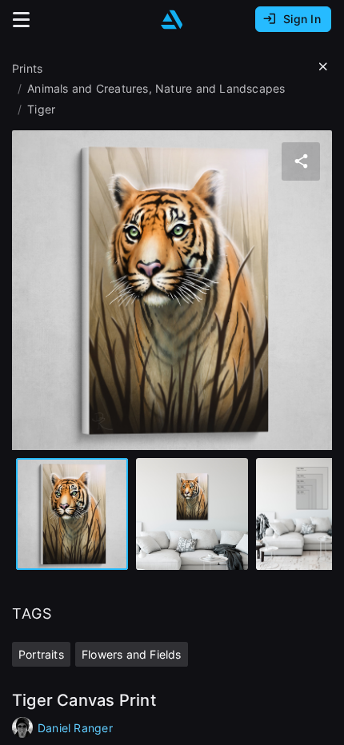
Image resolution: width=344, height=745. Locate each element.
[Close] (323, 67)
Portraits (41, 654)
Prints (27, 68)
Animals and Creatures (87, 88)
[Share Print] (301, 161)
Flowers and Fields (132, 654)
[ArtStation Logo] (172, 20)
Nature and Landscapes (220, 88)
